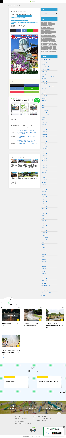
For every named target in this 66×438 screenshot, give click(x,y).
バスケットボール (52, 35)
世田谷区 (45, 148)
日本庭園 (43, 46)
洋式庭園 (43, 49)
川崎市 (45, 170)
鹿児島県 (44, 280)
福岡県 (44, 263)
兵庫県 (44, 227)
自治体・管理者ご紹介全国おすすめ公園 (23, 423)
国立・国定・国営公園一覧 (20, 421)
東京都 (44, 134)
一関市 (45, 95)
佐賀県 (44, 266)
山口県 (44, 251)
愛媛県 (44, 259)
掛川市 (45, 206)
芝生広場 (46, 51)
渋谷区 (45, 151)
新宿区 (45, 136)
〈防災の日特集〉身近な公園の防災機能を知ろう (27, 130)
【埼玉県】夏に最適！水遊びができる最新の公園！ (27, 143)
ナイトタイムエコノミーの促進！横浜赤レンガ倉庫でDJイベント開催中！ (27, 133)
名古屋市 (45, 211)
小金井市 (45, 143)
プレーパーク (44, 38)
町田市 (45, 141)
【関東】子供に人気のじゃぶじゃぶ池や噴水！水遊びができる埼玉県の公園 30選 (54, 325)
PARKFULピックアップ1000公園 (21, 418)
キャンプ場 (51, 28)
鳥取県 (44, 242)
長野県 (44, 187)
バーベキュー (44, 36)
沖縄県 (44, 283)
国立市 (45, 155)
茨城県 (44, 107)
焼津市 (45, 199)
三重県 (44, 215)
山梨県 (44, 184)
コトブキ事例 (49, 30)
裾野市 (45, 196)
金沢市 (45, 179)
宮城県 (44, 98)
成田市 (45, 129)
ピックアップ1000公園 (51, 36)
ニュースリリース (46, 290)
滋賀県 (44, 218)
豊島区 (45, 158)
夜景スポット (44, 43)
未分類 (43, 295)
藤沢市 (45, 165)
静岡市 (45, 201)
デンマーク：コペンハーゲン (48, 76)
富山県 (44, 175)
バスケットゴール (45, 35)
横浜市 (45, 167)
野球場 (54, 51)
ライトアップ (49, 38)
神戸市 (45, 232)
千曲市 (45, 189)
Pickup (43, 22)
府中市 (45, 146)
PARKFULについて (36, 416)
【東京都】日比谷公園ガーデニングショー (48, 381)
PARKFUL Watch (45, 59)
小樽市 (45, 83)
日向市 (45, 278)
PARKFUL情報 (45, 285)
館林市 (45, 122)
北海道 (44, 81)
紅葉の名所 (48, 49)
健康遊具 (47, 41)
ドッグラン (49, 33)
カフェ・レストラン (45, 28)
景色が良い (48, 46)
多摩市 (45, 153)
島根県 (44, 244)
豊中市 (45, 225)
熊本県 (44, 271)
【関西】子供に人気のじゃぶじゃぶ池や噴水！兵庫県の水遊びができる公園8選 (11, 352)
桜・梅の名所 (53, 46)
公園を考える (45, 62)
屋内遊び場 (53, 43)
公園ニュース (44, 71)
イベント (43, 25)
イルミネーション (49, 25)
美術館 (43, 51)
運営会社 (44, 420)
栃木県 (44, 117)
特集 (44, 78)
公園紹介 (44, 74)
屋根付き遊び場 (44, 44)
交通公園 (43, 41)
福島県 (44, 105)
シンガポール (45, 90)
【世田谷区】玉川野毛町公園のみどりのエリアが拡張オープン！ (27, 137)
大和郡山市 (45, 237)
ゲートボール (44, 30)
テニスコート (44, 33)
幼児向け (49, 44)
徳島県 (44, 254)
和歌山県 (44, 239)
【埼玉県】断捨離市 (10, 381)
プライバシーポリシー (46, 418)
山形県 (44, 102)
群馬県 (44, 119)
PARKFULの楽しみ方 (47, 288)
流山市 (45, 131)
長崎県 (44, 268)
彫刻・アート (54, 44)
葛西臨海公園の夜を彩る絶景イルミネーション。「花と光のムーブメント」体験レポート (27, 141)
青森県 (44, 88)
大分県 (44, 273)
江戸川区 (45, 139)
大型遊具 (48, 43)
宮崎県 (44, 276)
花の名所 (50, 51)
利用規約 (44, 416)
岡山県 (44, 247)
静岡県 (44, 194)
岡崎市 (45, 213)
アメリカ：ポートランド (48, 86)
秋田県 (44, 100)
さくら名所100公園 (48, 22)
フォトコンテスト (46, 292)
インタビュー (45, 66)
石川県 (44, 177)
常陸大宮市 (45, 110)
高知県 (44, 261)
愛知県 (44, 208)
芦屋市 (45, 230)
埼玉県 (44, 124)
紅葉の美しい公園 (54, 49)
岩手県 (44, 93)
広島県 (44, 249)
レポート (44, 64)
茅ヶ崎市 (45, 163)
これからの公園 (46, 69)
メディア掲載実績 (36, 420)
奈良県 (44, 235)
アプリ (34, 418)
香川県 (44, 256)
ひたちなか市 (46, 114)
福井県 (44, 182)
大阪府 (44, 223)
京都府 (44, 220)
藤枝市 (45, 203)
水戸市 (45, 112)
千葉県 (44, 127)
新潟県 (44, 172)
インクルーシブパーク (45, 27)
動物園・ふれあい (53, 41)
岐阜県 (44, 191)
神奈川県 (44, 160)
